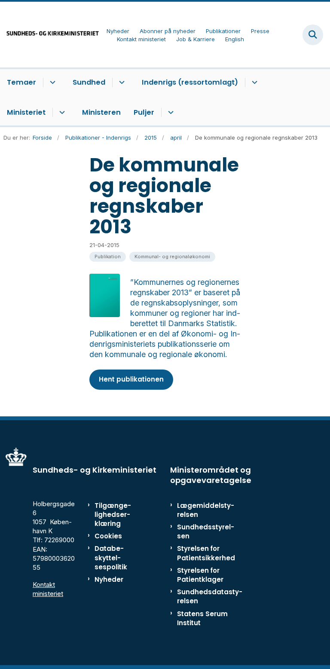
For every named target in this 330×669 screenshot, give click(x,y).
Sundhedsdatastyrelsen (209, 596)
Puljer (144, 112)
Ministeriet (26, 112)
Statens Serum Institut (202, 618)
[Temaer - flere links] (51, 82)
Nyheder (109, 579)
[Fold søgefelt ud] (312, 34)
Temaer (21, 82)
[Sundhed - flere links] (120, 82)
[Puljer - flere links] (169, 112)
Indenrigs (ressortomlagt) (190, 82)
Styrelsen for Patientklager (200, 575)
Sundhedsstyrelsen (205, 531)
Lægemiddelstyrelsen (205, 510)
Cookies (108, 536)
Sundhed (89, 82)
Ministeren (101, 112)
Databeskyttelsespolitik (111, 557)
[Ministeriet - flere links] (60, 112)
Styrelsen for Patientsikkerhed (206, 553)
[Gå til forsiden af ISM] (50, 34)
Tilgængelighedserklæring (113, 514)
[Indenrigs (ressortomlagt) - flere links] (253, 82)
